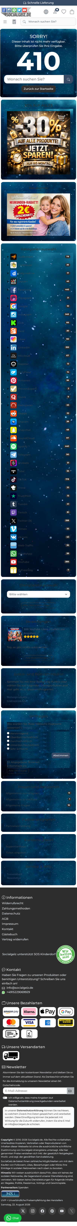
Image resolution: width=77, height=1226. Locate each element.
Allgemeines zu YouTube (38, 799)
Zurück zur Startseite (38, 89)
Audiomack (43, 256)
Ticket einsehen (16, 852)
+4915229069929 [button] (18, 992)
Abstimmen (60, 755)
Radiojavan (43, 405)
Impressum (10, 924)
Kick (43, 322)
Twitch (43, 512)
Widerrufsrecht (12, 903)
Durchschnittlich (20, 741)
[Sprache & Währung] (46, 12)
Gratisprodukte (17, 701)
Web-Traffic (43, 545)
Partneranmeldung (18, 826)
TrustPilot (43, 496)
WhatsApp (43, 553)
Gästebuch (9, 934)
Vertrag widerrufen (15, 939)
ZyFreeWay (43, 570)
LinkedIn (43, 347)
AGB (5, 918)
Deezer (43, 281)
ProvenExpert (43, 388)
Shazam (43, 421)
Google (43, 306)
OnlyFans (43, 372)
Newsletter (14, 877)
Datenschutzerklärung (30, 1110)
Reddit (43, 413)
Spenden (23, 1187)
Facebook (43, 289)
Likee (43, 339)
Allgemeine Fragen (38, 805)
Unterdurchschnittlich (24, 745)
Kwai (43, 331)
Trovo (43, 487)
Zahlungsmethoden (16, 908)
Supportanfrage (16, 846)
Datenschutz (11, 913)
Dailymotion (43, 273)
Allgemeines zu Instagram (38, 793)
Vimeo (43, 529)
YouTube (43, 562)
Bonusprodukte (17, 697)
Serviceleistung (44, 1156)
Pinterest (43, 380)
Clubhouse (43, 265)
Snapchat (43, 430)
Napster (43, 364)
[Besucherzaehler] (10, 1193)
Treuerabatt (14, 874)
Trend (26, 727)
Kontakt (7, 929)
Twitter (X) (43, 520)
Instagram (43, 314)
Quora (43, 397)
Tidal (43, 471)
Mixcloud (43, 355)
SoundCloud (43, 438)
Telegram (43, 454)
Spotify (43, 446)
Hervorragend (18, 733)
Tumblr (43, 504)
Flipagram (43, 298)
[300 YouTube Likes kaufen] (15, 634)
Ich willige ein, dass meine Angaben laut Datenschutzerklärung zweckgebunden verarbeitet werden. (37, 1101)
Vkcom (43, 537)
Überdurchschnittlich (23, 737)
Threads (43, 463)
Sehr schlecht (18, 748)
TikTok (43, 479)
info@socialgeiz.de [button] (20, 987)
